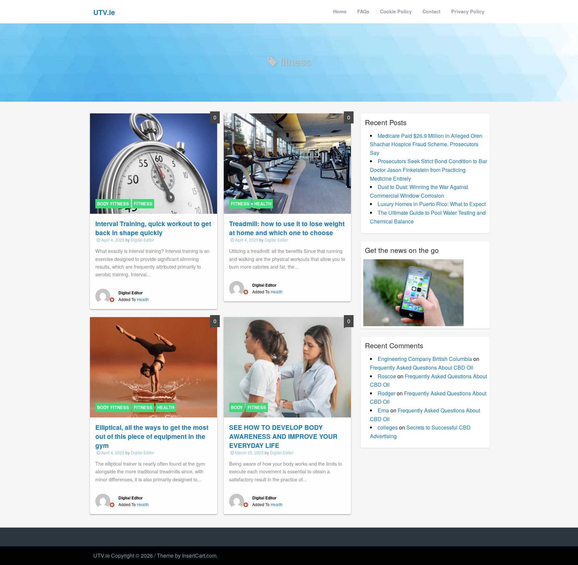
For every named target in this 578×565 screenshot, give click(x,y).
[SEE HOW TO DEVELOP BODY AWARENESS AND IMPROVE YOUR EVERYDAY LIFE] (287, 366)
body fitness (113, 204)
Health (143, 299)
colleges (388, 427)
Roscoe (387, 376)
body (237, 407)
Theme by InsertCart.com (186, 555)
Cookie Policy (396, 11)
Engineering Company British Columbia (425, 359)
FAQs (363, 11)
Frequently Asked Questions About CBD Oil (421, 367)
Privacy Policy (467, 11)
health (262, 204)
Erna (383, 410)
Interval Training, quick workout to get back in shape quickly (153, 228)
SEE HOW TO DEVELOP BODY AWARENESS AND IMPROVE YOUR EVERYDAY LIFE (283, 436)
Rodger (386, 393)
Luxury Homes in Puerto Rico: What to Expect (432, 204)
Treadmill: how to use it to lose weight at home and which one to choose (287, 228)
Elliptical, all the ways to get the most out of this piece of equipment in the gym (151, 436)
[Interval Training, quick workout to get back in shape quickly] (153, 163)
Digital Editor (142, 240)
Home (340, 11)
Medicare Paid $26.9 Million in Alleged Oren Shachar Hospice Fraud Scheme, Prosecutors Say (426, 144)
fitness (143, 204)
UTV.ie (104, 12)
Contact (431, 11)
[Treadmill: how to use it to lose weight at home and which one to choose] (287, 163)
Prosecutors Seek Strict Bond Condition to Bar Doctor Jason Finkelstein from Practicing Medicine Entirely (428, 169)
